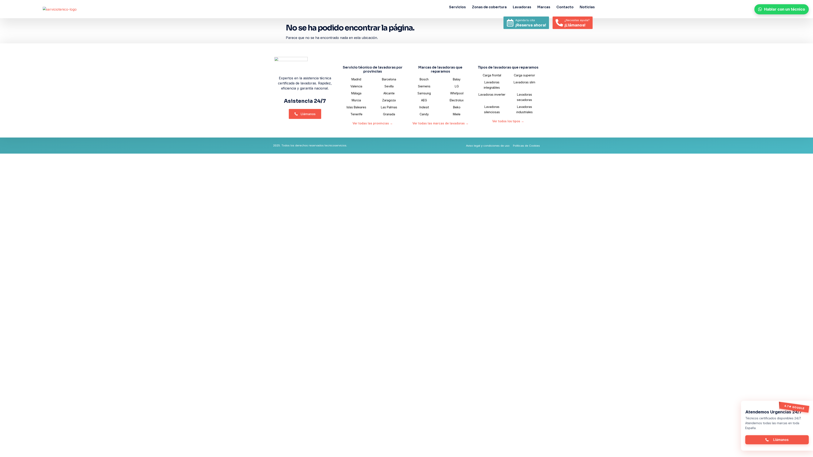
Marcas (543, 7)
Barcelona (389, 79)
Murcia (356, 100)
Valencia (356, 86)
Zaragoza (389, 100)
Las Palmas (389, 107)
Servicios (457, 7)
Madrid (356, 79)
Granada (389, 114)
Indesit (424, 107)
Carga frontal (492, 75)
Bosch (424, 79)
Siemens (424, 86)
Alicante (389, 93)
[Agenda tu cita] (510, 22)
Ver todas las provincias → (373, 123)
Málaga (356, 93)
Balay (456, 79)
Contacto (565, 7)
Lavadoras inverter (491, 94)
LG (457, 86)
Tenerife (356, 114)
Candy (424, 114)
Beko (456, 107)
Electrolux (457, 100)
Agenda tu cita (525, 20)
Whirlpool (456, 93)
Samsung (424, 93)
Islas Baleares (356, 107)
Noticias (587, 7)
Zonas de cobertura (489, 7)
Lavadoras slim (524, 82)
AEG (424, 100)
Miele (456, 114)
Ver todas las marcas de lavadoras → (440, 123)
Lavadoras (522, 7)
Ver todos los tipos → (508, 121)
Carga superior (524, 75)
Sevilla (389, 86)
